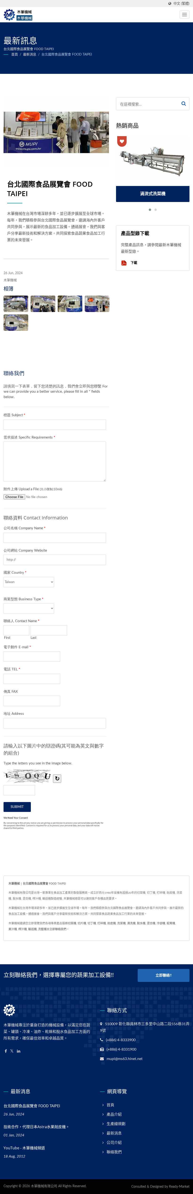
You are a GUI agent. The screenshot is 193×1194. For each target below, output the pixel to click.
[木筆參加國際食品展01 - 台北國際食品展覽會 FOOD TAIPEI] (16, 304)
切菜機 (72, 923)
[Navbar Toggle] (184, 15)
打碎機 (101, 923)
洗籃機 (42, 929)
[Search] (183, 104)
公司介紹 (114, 1143)
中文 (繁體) (181, 3)
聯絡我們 (114, 1152)
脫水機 (141, 923)
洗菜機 (121, 923)
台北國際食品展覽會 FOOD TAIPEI (66, 54)
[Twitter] (12, 1051)
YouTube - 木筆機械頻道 (24, 1148)
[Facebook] (6, 1051)
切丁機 (92, 923)
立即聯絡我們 (57, 929)
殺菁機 (171, 923)
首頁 (14, 54)
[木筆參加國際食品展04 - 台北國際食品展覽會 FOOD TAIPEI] (97, 304)
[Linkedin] (18, 1051)
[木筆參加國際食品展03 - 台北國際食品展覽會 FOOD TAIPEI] (70, 304)
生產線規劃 (116, 1124)
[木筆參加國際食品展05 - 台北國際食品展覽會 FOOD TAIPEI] (16, 322)
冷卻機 (161, 923)
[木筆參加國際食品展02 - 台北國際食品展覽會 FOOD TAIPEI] (43, 304)
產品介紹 (114, 1114)
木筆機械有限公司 (44, 1186)
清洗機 (131, 923)
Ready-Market (179, 1186)
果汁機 (12, 929)
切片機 (82, 923)
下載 (133, 262)
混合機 (151, 923)
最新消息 (29, 54)
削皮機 (111, 923)
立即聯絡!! (164, 975)
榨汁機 (22, 929)
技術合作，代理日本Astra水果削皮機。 (36, 1126)
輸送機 (32, 929)
